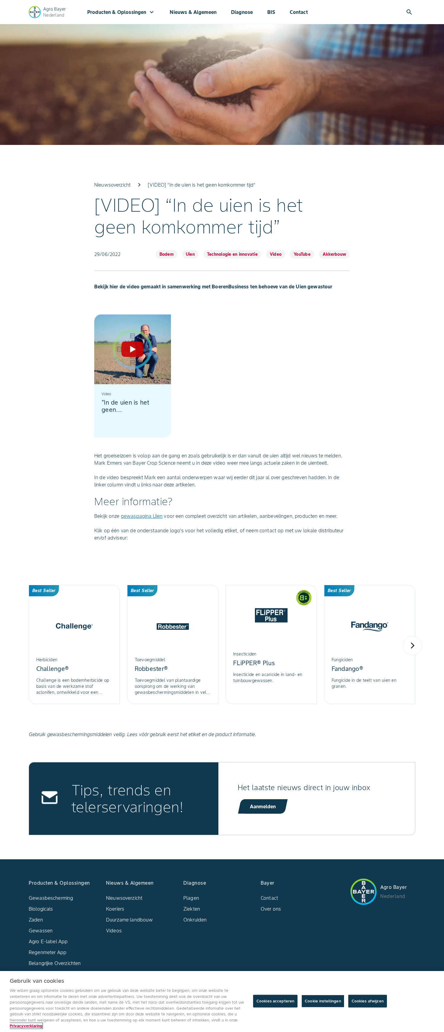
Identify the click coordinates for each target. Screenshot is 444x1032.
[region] (222, 1001)
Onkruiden (195, 920)
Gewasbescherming (51, 898)
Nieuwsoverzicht (124, 898)
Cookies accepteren (275, 1001)
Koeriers (115, 909)
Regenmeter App (47, 952)
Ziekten (191, 909)
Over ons (271, 909)
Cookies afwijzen (368, 1001)
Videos (114, 931)
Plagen (191, 898)
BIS (271, 12)
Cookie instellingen (323, 1001)
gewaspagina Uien (141, 516)
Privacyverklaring (26, 1025)
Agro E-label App (48, 941)
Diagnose (242, 12)
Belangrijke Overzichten (55, 963)
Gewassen (41, 931)
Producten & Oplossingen (121, 12)
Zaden (36, 920)
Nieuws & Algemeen (193, 12)
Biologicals (41, 909)
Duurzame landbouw (129, 920)
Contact (299, 12)
